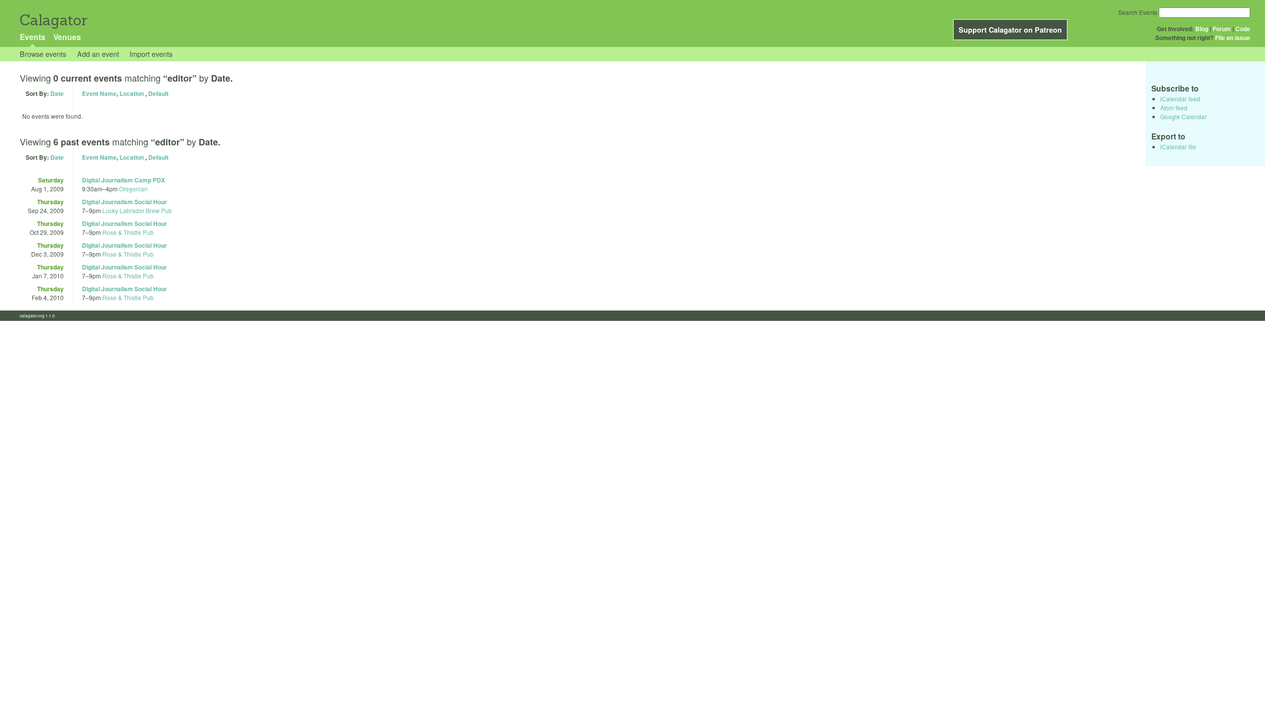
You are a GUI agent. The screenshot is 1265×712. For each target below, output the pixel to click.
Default (158, 93)
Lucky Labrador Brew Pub (137, 210)
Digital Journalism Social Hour (124, 201)
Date (57, 93)
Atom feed (1173, 107)
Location (132, 93)
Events (32, 37)
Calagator (53, 20)
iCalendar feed (1180, 98)
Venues (67, 37)
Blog (1201, 28)
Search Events (1137, 12)
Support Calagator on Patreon (1010, 30)
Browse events (43, 53)
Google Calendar (1183, 116)
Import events (150, 53)
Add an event (98, 53)
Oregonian (133, 188)
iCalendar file (1178, 146)
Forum (1222, 28)
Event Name (99, 93)
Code (1242, 28)
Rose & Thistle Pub (128, 232)
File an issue (1232, 37)
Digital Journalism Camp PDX (123, 180)
